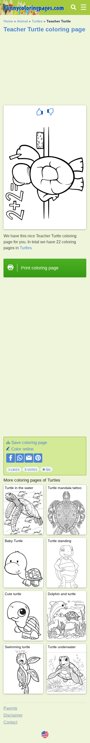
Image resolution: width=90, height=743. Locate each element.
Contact (10, 722)
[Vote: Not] (50, 112)
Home (8, 21)
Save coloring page (29, 442)
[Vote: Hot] (39, 112)
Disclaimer (13, 715)
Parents (10, 708)
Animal (22, 21)
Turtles (37, 21)
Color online (22, 449)
